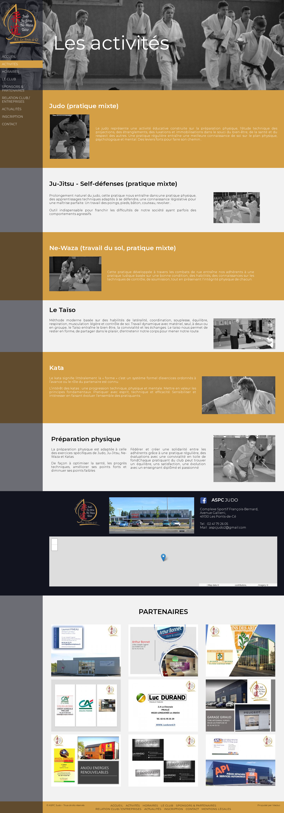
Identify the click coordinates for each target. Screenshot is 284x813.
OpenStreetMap (226, 584)
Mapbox (272, 584)
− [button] (54, 547)
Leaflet (203, 584)
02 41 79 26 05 (217, 524)
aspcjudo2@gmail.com (227, 527)
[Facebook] (203, 500)
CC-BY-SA (252, 584)
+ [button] (54, 541)
